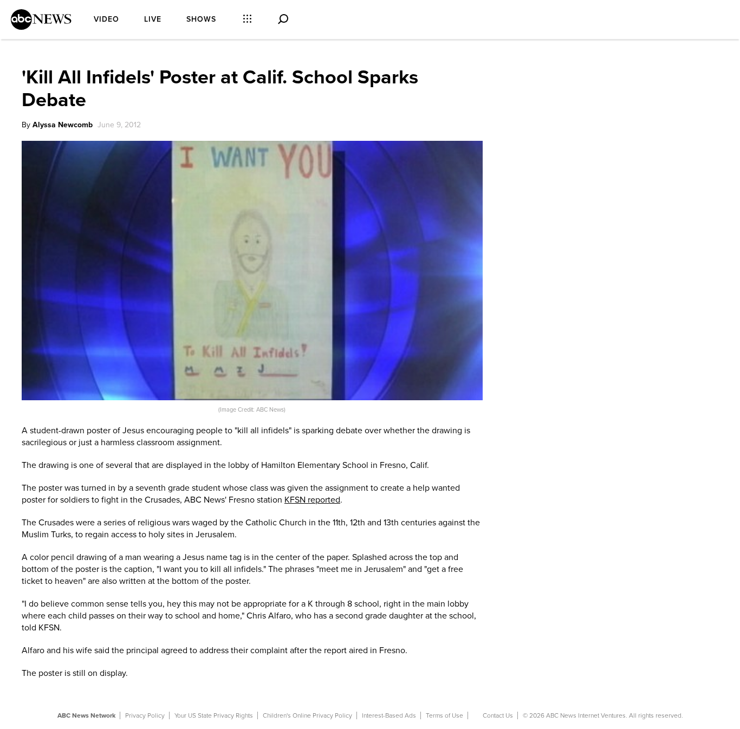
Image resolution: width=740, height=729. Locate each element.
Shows (201, 19)
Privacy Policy (145, 715)
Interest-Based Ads (389, 715)
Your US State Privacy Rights (213, 715)
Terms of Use (444, 715)
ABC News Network (86, 715)
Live (152, 19)
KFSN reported (312, 499)
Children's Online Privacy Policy (307, 715)
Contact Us (498, 715)
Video (106, 19)
